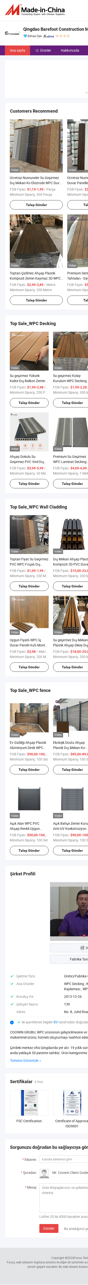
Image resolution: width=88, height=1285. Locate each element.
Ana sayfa (17, 50)
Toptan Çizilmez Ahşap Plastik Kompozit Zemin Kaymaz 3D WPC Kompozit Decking (35, 278)
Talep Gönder (36, 205)
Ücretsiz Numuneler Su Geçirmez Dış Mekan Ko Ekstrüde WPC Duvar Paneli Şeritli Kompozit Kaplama (36, 182)
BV (56, 1022)
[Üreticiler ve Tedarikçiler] (35, 9)
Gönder (49, 1228)
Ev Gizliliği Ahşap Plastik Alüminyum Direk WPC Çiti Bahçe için (28, 747)
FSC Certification (29, 1121)
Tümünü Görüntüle (24, 1060)
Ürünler (45, 50)
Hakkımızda (70, 50)
